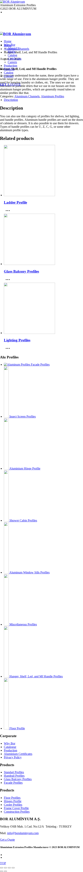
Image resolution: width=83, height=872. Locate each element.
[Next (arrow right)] (5, 871)
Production (10, 750)
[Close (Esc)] (13, 867)
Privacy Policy (13, 757)
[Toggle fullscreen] (5, 867)
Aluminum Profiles (52, 96)
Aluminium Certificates (18, 753)
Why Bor (9, 743)
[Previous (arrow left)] (1, 871)
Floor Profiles (12, 797)
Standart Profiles (14, 772)
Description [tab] (11, 99)
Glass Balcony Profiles (18, 779)
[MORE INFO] (9, 212)
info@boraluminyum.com (23, 833)
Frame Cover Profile (16, 808)
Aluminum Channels (27, 96)
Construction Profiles (17, 811)
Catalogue (10, 747)
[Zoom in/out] (1, 867)
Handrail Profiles (14, 775)
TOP (3, 863)
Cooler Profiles (13, 804)
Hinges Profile (12, 801)
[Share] (9, 867)
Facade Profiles (13, 782)
